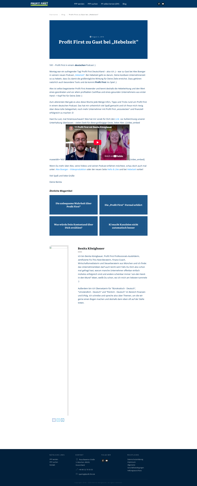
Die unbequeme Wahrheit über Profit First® (73, 205)
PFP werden (54, 459)
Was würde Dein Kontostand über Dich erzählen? (73, 226)
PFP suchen (54, 462)
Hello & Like (113, 169)
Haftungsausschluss (134, 470)
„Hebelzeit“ (79, 75)
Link (117, 119)
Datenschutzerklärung (135, 459)
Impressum (131, 462)
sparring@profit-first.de (87, 474)
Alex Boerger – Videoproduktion (71, 169)
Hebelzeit (131, 169)
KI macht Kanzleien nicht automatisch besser (123, 226)
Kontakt (52, 465)
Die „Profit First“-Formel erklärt (123, 205)
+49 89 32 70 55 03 (86, 470)
